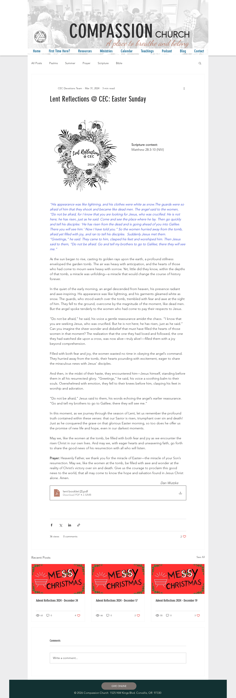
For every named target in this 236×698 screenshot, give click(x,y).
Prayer (86, 63)
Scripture (103, 63)
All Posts (36, 63)
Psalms (53, 63)
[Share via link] (78, 525)
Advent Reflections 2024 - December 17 (117, 600)
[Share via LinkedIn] (69, 525)
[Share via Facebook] (51, 525)
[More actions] (184, 88)
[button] (58, 50)
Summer (70, 63)
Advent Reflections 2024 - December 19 (176, 600)
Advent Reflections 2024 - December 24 (57, 600)
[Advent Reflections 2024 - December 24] (58, 579)
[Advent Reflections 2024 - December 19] (177, 579)
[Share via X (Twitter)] (60, 525)
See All (201, 557)
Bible (119, 63)
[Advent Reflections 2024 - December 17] (118, 579)
